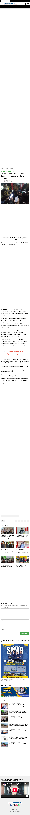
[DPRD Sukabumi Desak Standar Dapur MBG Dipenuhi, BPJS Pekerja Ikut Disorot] (4, 732)
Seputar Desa (4, 171)
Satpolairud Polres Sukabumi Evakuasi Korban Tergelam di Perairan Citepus (18, 725)
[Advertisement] (15, 72)
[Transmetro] (10, 4)
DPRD (17, 809)
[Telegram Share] (25, 521)
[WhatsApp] (19, 805)
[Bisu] (24, 796)
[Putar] (3, 796)
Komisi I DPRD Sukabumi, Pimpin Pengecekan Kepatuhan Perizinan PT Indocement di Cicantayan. (7, 565)
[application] (15, 790)
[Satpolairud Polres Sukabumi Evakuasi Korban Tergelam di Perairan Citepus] (4, 725)
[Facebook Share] (16, 521)
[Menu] (2, 4)
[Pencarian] (28, 4)
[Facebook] (11, 805)
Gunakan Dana (5, 516)
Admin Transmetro (7, 180)
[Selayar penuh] (27, 796)
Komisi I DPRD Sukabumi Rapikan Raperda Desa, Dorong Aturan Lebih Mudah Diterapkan (22, 537)
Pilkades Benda (14, 516)
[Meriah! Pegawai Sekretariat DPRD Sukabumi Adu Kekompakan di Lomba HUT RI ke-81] (4, 745)
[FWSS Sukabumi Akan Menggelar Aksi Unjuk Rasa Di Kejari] (22, 559)
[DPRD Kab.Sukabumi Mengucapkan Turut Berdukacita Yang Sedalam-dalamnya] (4, 738)
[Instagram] (16, 805)
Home (13, 809)
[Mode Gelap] (26, 4)
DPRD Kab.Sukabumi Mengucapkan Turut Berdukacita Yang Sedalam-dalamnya (18, 738)
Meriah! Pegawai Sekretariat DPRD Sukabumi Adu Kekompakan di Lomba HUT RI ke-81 (18, 744)
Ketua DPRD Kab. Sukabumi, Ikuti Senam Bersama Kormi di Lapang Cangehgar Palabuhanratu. (22, 551)
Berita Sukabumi (11, 171)
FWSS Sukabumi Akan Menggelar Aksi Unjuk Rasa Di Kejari (21, 565)
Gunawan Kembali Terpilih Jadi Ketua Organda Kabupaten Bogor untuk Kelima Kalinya (7, 537)
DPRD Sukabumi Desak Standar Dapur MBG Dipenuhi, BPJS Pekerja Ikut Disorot (19, 731)
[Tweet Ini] (19, 521)
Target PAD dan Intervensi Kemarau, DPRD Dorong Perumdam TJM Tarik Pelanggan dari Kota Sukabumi (7, 551)
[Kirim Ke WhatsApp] (28, 521)
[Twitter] (14, 805)
